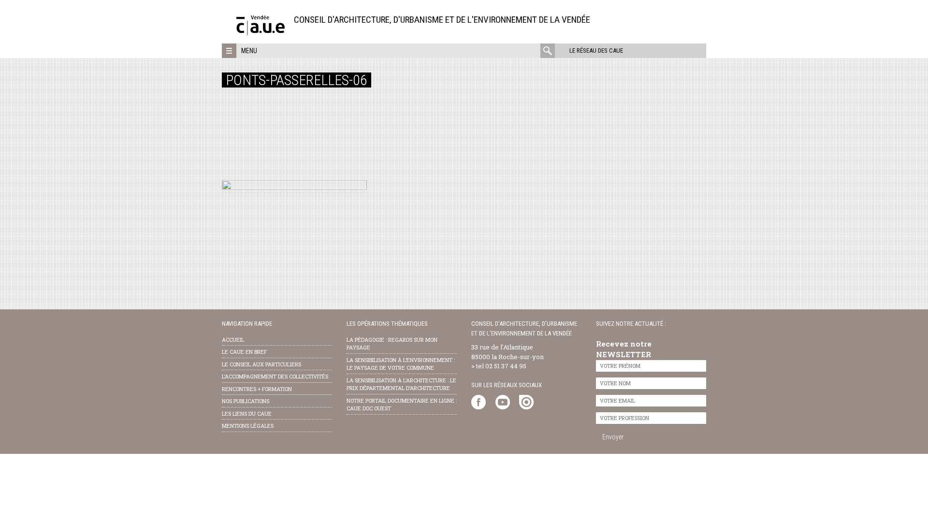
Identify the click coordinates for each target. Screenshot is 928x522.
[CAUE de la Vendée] (260, 32)
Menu (249, 51)
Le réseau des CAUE (596, 50)
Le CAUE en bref (244, 351)
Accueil (233, 339)
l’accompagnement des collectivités (275, 376)
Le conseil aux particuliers (261, 364)
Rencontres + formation (257, 388)
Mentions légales (248, 425)
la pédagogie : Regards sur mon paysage (392, 343)
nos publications (245, 401)
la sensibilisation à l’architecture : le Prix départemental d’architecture (401, 384)
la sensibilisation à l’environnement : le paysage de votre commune (401, 364)
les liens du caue (247, 413)
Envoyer (613, 437)
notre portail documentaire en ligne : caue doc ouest (402, 404)
